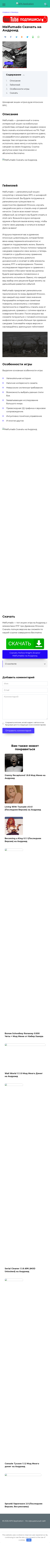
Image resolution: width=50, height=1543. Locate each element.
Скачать (14, 93)
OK (29, 1540)
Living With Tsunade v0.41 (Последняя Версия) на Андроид (23, 808)
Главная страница (10, 12)
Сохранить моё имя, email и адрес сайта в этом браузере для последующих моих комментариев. (25, 724)
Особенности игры (19, 89)
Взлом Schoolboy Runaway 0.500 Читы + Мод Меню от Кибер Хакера (24, 1035)
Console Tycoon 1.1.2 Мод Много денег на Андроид (22, 1465)
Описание (15, 81)
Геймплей (15, 85)
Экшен (8, 63)
